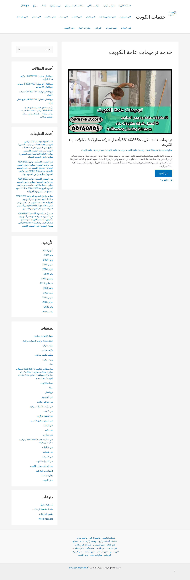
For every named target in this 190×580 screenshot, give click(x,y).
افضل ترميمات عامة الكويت (138, 150)
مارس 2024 (47, 264)
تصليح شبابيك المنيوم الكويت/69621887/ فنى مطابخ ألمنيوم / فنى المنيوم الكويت (35, 222)
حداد (44, 5)
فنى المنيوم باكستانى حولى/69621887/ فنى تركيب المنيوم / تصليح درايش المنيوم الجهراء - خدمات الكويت (35, 164)
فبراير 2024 (48, 269)
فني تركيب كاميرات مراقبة (41, 406)
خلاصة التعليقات (46, 514)
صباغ (35, 5)
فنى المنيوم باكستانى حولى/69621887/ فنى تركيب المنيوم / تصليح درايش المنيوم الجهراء (36, 153)
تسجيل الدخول (46, 504)
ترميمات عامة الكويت (115, 150)
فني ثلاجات (77, 16)
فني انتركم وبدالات (107, 16)
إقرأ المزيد (163, 173)
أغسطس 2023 (46, 283)
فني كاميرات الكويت (44, 461)
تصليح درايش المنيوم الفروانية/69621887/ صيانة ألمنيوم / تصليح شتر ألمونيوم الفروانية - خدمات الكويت (34, 199)
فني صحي (36, 16)
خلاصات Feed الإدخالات (42, 509)
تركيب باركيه (108, 5)
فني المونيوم (125, 16)
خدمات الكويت (151, 17)
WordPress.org (46, 518)
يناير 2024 (48, 274)
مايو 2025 (48, 255)
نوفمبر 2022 (47, 311)
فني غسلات (126, 27)
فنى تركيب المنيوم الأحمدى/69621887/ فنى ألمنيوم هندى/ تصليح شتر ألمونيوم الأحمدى (35, 205)
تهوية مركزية (55, 5)
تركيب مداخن (93, 5)
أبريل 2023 (48, 292)
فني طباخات (22, 16)
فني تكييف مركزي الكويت (42, 420)
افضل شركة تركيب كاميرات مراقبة (38, 340)
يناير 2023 (48, 306)
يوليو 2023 (48, 288)
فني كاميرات (111, 27)
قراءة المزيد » (166, 179)
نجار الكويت (69, 27)
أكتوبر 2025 (48, 250)
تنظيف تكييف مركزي (74, 5)
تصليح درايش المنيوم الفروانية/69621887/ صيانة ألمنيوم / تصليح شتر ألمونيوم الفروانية (34, 188)
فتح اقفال (25, 5)
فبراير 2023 (48, 302)
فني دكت (64, 16)
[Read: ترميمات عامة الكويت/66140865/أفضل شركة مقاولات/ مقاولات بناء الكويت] (120, 101)
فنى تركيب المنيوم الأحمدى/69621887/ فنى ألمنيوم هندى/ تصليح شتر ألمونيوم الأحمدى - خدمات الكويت (35, 216)
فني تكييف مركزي (45, 416)
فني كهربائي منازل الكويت (41, 466)
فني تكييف (90, 16)
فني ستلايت (50, 16)
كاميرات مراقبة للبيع (44, 470)
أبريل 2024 (48, 260)
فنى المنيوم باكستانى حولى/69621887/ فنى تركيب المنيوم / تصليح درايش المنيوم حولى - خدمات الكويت (35, 182)
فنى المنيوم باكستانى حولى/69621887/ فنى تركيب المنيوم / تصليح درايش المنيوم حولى (35, 171)
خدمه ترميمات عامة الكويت (93, 150)
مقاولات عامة (85, 27)
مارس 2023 (47, 297)
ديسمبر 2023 (47, 278)
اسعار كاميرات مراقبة (43, 336)
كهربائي (98, 27)
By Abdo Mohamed (78, 567)
